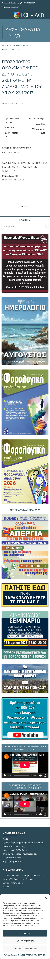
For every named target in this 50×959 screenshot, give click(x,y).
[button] (45, 897)
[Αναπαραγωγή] (5, 775)
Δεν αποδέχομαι (25, 941)
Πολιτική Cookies (10, 955)
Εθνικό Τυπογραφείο (13, 882)
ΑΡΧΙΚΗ (5, 45)
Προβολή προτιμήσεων (25, 948)
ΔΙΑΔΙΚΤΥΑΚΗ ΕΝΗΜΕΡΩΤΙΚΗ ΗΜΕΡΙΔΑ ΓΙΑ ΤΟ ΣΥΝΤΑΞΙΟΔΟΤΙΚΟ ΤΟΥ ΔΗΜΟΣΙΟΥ (24, 167)
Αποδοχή (25, 933)
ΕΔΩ (21, 103)
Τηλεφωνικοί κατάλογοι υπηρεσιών (20, 854)
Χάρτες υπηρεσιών (12, 861)
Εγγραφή (4, 7)
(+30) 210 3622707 (29, 3)
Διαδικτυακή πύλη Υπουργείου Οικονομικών (24, 875)
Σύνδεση (18, 7)
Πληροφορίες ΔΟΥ (12, 857)
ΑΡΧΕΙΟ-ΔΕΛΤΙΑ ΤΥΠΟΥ (21, 45)
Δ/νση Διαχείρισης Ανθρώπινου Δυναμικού (23, 842)
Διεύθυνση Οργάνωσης (14, 846)
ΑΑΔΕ (5, 839)
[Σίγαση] (40, 775)
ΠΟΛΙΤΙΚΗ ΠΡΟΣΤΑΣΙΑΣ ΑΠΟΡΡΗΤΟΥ (32, 955)
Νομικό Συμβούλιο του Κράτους (18, 879)
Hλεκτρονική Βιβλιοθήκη (15, 850)
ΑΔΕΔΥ (6, 886)
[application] (25, 765)
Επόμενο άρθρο (37, 118)
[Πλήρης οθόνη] (44, 775)
